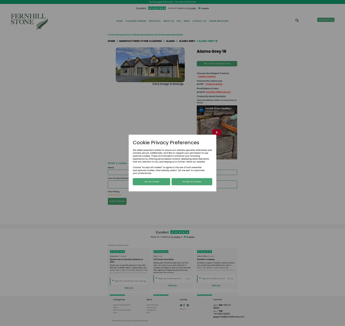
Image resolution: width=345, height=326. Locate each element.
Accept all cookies (191, 181)
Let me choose (151, 181)
